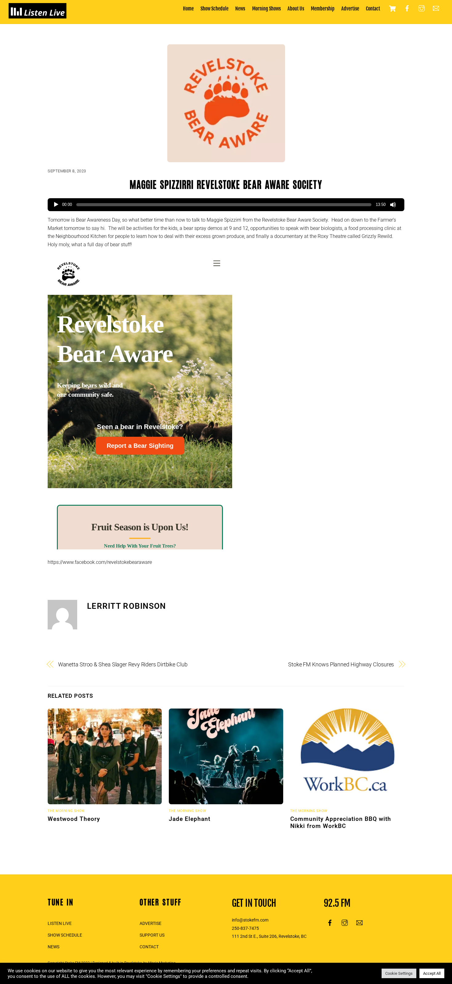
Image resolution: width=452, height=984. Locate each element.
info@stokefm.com (250, 920)
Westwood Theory (74, 818)
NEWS (53, 947)
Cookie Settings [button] (399, 973)
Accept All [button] (432, 973)
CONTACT (149, 947)
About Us (295, 9)
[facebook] (407, 8)
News (240, 9)
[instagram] (421, 8)
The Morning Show (66, 811)
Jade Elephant (189, 818)
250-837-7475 (245, 928)
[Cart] (392, 8)
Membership (323, 9)
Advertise (350, 9)
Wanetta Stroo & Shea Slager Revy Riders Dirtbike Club (123, 664)
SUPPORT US (152, 935)
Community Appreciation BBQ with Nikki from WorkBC (340, 822)
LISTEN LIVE (60, 923)
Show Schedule (214, 9)
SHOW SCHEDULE (65, 935)
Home (188, 9)
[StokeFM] (37, 15)
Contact (373, 9)
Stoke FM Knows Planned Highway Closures (341, 664)
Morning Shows (266, 9)
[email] (436, 8)
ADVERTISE (150, 923)
